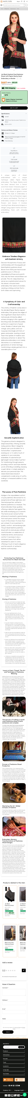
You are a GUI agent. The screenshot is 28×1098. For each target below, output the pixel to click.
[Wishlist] (22, 1)
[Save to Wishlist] (17, 78)
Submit (8, 1032)
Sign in (18, 1)
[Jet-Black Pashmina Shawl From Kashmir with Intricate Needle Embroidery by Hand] (10, 901)
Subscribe (21, 1047)
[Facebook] (9, 1085)
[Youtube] (19, 1085)
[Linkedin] (17, 1085)
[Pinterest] (13, 1085)
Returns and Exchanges (12, 136)
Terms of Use (17, 1027)
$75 (6, 95)
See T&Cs (17, 153)
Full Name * (5, 1000)
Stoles (18, 8)
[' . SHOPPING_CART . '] (24, 1)
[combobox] (13, 5)
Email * (4, 1009)
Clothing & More (6, 8)
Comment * (5, 987)
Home (2, 8)
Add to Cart (14, 108)
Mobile (4, 1018)
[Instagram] (15, 1085)
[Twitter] (11, 1085)
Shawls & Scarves (13, 8)
